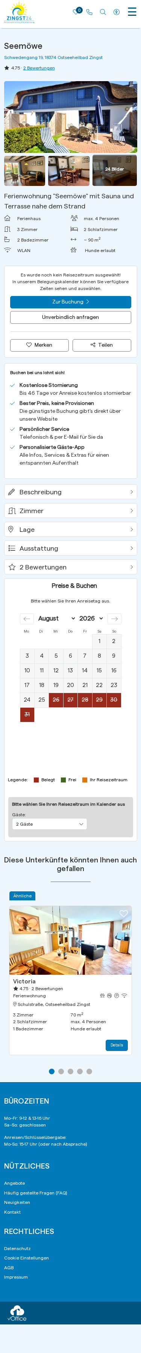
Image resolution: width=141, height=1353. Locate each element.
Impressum (16, 1277)
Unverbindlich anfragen (70, 317)
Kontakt (12, 1212)
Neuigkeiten (17, 1202)
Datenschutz (17, 1248)
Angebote (14, 1183)
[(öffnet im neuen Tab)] (17, 1313)
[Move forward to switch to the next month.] (114, 618)
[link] (89, 12)
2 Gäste (24, 824)
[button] (70, 491)
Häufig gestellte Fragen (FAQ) (35, 1193)
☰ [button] (132, 12)
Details (117, 1045)
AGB (9, 1267)
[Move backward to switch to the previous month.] (27, 618)
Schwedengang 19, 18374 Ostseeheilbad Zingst (53, 57)
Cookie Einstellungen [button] (26, 1258)
